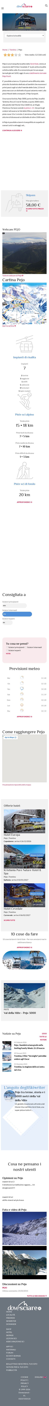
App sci (9, 1346)
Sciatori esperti (14, 650)
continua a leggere (11, 130)
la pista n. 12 (29, 108)
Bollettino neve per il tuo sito (21, 1364)
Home (4, 50)
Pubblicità (11, 1370)
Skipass (9, 1335)
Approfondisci (24, 502)
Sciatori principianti (16, 647)
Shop (8, 1329)
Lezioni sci (11, 1338)
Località (10, 1315)
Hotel (9, 1332)
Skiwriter (11, 1321)
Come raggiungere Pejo (23, 731)
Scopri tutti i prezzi (35, 209)
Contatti (10, 1359)
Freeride (10, 1318)
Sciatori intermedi (34, 647)
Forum (9, 1353)
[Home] (24, 5)
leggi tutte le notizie (43, 1036)
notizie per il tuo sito (17, 1367)
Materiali (11, 1349)
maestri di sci (7, 1197)
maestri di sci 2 (8, 1181)
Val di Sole (34, 64)
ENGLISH (39, 1377)
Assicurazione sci (15, 1341)
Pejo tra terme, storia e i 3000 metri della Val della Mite (30, 1096)
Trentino (12, 50)
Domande (11, 1324)
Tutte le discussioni (36, 1296)
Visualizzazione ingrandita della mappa (16, 785)
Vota (8, 654)
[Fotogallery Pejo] (24, 1228)
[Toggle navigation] (3, 8)
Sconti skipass (13, 1356)
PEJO (4, 1288)
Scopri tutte (9, 920)
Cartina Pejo (13, 279)
